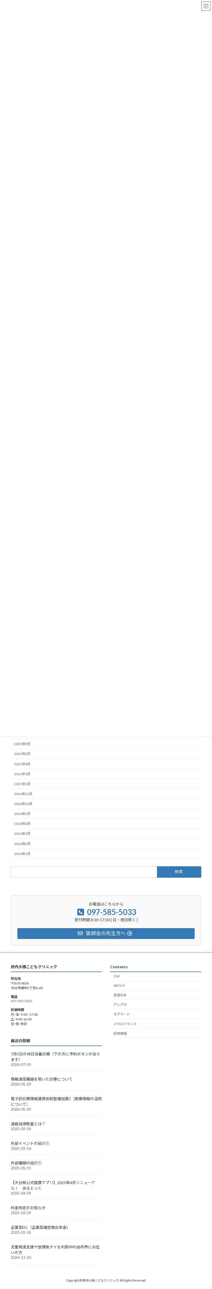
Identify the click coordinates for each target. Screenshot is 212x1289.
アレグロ (120, 1004)
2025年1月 (22, 784)
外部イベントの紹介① (30, 1143)
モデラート (121, 1014)
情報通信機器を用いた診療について (42, 1079)
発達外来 (120, 995)
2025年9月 (22, 744)
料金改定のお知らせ (28, 1207)
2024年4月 (22, 824)
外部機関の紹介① (26, 1163)
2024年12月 (23, 794)
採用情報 (120, 1033)
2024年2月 (22, 844)
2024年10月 (23, 804)
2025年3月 (22, 774)
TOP (116, 976)
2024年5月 (22, 814)
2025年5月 (22, 754)
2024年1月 (22, 854)
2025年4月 (22, 764)
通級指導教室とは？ (28, 1123)
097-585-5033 (21, 1001)
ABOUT (119, 985)
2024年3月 (22, 834)
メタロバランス (125, 1024)
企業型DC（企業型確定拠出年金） (40, 1227)
